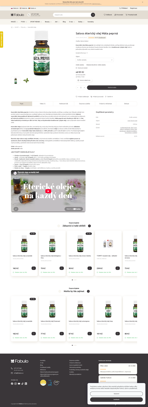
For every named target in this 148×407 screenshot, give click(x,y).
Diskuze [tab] (126, 104)
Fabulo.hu (24, 8)
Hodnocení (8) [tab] (63, 104)
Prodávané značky (45, 367)
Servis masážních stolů (75, 365)
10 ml (129, 120)
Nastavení (116, 394)
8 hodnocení (102, 37)
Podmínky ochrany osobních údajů (79, 369)
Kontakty (42, 360)
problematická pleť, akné (127, 127)
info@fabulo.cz (18, 373)
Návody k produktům (75, 374)
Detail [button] (34, 268)
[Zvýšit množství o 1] (84, 87)
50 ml (132, 120)
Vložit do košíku (112, 87)
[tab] (72, 279)
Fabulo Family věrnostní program (49, 372)
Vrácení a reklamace (105, 104)
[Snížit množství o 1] (77, 87)
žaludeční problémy (131, 131)
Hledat (93, 15)
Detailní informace (81, 53)
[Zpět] (89, 226)
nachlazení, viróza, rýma (130, 129)
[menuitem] (14, 22)
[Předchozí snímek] (12, 80)
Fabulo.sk (15, 8)
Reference (43, 369)
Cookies (71, 372)
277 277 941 (35, 14)
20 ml (135, 120)
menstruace (123, 131)
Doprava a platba (84, 104)
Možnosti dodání (82, 68)
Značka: (82, 41)
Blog (41, 365)
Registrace (133, 8)
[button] (24, 270)
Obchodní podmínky (75, 367)
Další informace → (96, 3)
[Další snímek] (71, 80)
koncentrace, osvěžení (131, 132)
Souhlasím (116, 399)
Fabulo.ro (33, 8)
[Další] (58, 226)
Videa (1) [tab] (42, 104)
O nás (41, 363)
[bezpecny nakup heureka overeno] (43, 383)
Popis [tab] (21, 104)
